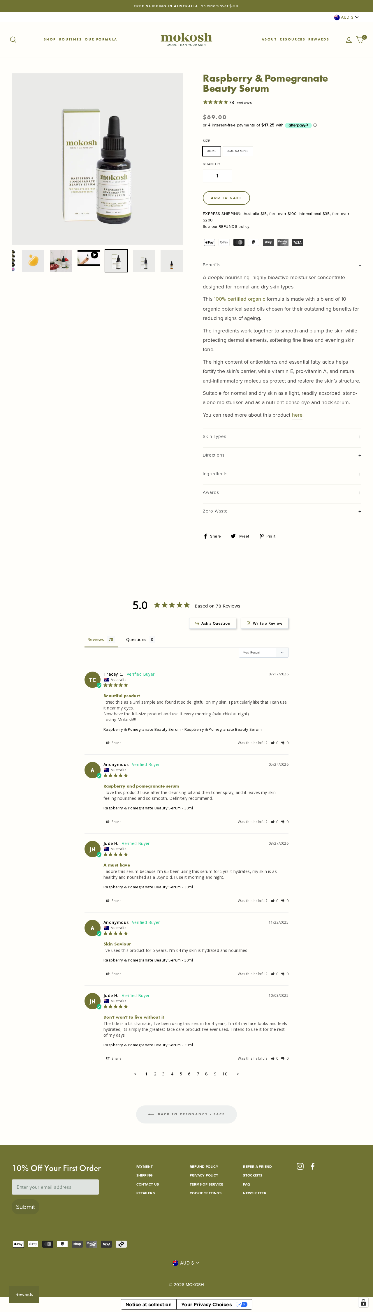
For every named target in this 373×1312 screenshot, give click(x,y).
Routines (70, 39)
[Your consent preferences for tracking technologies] (363, 1302)
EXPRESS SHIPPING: (222, 213)
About (269, 39)
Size (206, 140)
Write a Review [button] (267, 623)
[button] (275, 742)
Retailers (145, 1193)
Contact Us (147, 1184)
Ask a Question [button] (215, 623)
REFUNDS (228, 226)
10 (225, 1074)
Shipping (144, 1175)
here (297, 415)
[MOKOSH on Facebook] (312, 1166)
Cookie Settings (205, 1193)
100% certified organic (239, 299)
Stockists (253, 1175)
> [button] (238, 1074)
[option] (186, 6)
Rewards (318, 39)
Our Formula (101, 39)
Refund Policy (204, 1166)
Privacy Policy (204, 1175)
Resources (292, 39)
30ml (211, 151)
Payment (144, 1166)
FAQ (246, 1184)
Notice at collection (149, 1304)
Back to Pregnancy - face (190, 1114)
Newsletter (254, 1193)
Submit (25, 1207)
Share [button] (116, 742)
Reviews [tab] (95, 639)
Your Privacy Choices (206, 1304)
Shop (50, 39)
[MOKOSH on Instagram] (300, 1166)
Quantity (212, 164)
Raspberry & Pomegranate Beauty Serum (142, 729)
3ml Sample (238, 151)
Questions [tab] (136, 639)
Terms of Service (206, 1184)
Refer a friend (257, 1166)
